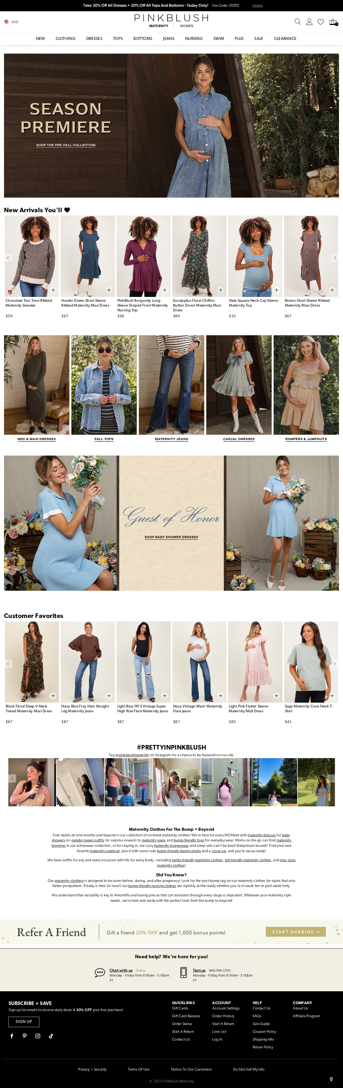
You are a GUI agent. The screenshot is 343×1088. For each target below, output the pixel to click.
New (40, 39)
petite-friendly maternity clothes (197, 860)
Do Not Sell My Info (248, 1070)
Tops (118, 39)
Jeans (168, 39)
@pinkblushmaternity (132, 755)
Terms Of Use (138, 1070)
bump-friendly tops (189, 841)
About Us (300, 1009)
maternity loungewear (171, 846)
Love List (219, 1032)
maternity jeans (154, 841)
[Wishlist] (320, 22)
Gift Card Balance (186, 1016)
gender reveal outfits (87, 841)
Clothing (66, 39)
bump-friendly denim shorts (179, 851)
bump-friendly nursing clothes (152, 886)
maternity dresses (262, 835)
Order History (223, 1016)
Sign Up (24, 1022)
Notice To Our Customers (191, 1070)
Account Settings (226, 1009)
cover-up (219, 851)
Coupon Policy (264, 1032)
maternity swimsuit (105, 851)
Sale (258, 39)
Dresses (94, 39)
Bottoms (142, 39)
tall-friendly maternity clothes (248, 860)
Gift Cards (180, 1009)
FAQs (257, 1016)
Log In (217, 1040)
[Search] (298, 22)
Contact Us (181, 1040)
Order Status (182, 1024)
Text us (199, 970)
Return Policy (263, 1047)
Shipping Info (263, 1040)
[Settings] (309, 22)
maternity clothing (69, 881)
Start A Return (183, 1032)
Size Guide (261, 1024)
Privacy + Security (92, 1070)
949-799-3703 (219, 971)
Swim (218, 39)
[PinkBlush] (172, 18)
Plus (239, 39)
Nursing (194, 39)
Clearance (285, 39)
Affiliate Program (306, 1016)
